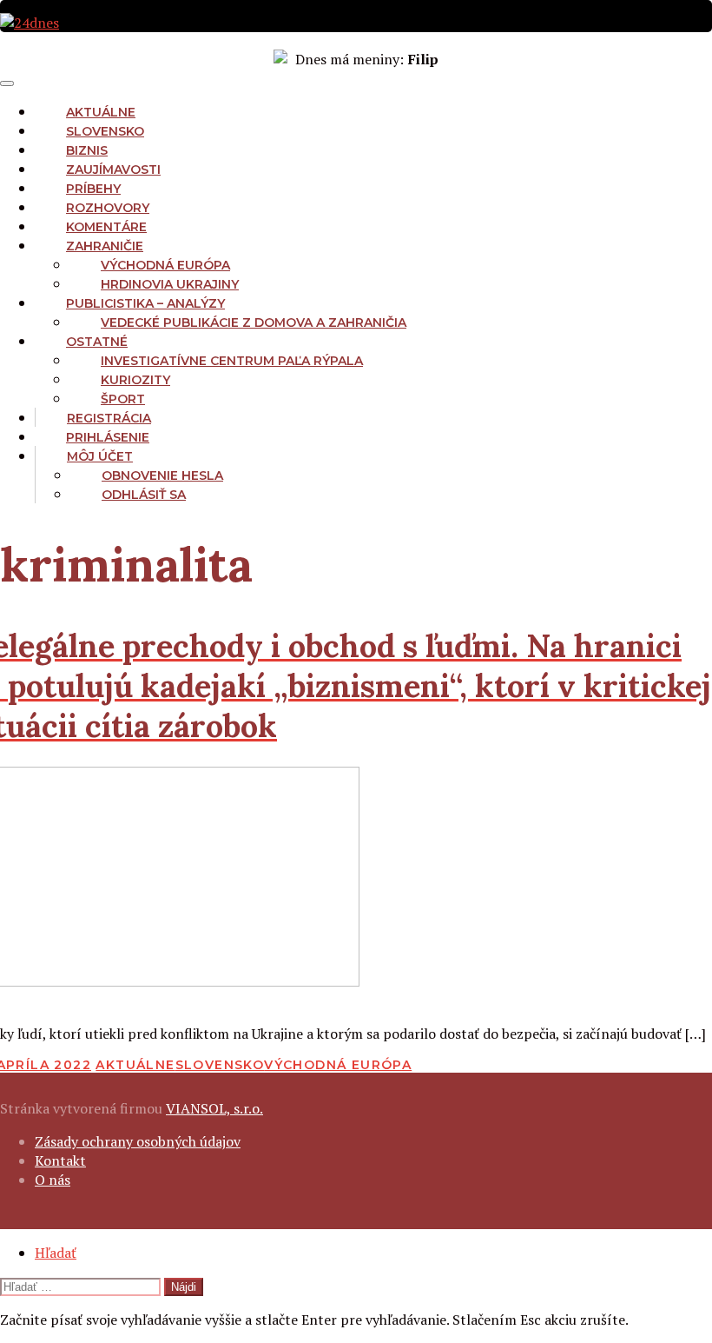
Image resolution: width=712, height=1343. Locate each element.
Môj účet (100, 456)
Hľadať (55, 1252)
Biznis (87, 150)
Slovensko (105, 131)
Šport (123, 399)
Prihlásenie (107, 437)
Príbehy (93, 188)
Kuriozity (135, 380)
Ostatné (97, 341)
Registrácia (109, 418)
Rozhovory (107, 208)
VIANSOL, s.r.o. (214, 1108)
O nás (52, 1179)
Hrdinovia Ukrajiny (170, 284)
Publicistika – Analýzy (145, 303)
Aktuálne (100, 112)
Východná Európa (165, 265)
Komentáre (106, 227)
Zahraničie (104, 246)
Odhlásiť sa (144, 494)
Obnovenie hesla (162, 475)
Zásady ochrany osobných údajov (138, 1141)
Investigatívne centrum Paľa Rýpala (232, 361)
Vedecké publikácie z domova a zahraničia (253, 322)
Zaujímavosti (113, 169)
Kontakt (60, 1160)
